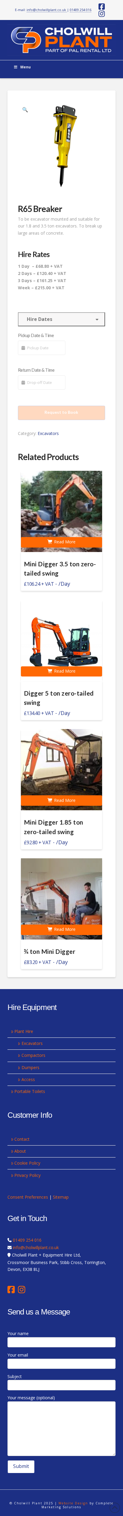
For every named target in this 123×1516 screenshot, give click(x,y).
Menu (25, 67)
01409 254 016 (80, 9)
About (20, 1151)
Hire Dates (38, 319)
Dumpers (30, 1067)
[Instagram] (21, 1290)
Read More (64, 542)
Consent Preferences (27, 1197)
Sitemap (61, 1197)
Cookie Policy (27, 1163)
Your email (17, 1355)
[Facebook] (12, 1290)
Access (28, 1079)
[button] (25, 109)
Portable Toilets (29, 1091)
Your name (18, 1333)
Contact (22, 1139)
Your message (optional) (31, 1397)
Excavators (48, 433)
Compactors (33, 1055)
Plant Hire (23, 1031)
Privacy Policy (27, 1175)
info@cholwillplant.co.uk (47, 9)
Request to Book (61, 412)
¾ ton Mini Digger (50, 951)
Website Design (73, 1503)
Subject (14, 1376)
